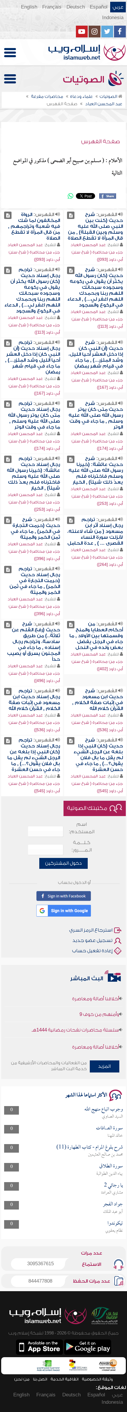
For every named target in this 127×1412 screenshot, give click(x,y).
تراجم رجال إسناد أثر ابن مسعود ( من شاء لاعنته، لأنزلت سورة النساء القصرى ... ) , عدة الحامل (95, 531)
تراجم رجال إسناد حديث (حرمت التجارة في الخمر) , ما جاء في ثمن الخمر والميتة (34, 580)
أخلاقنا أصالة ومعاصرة (95, 992)
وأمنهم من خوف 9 (99, 1007)
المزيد (104, 1066)
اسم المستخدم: (82, 828)
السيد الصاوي (112, 1116)
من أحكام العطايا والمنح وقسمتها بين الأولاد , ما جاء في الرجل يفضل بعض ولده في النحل (96, 635)
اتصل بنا (40, 1379)
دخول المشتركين (63, 863)
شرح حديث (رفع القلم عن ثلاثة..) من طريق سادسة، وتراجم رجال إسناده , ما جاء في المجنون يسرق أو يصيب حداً (33, 641)
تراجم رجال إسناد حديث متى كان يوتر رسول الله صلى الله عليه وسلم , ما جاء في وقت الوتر (34, 415)
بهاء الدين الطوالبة (109, 1174)
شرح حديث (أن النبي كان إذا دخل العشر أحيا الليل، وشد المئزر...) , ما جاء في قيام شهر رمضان (96, 354)
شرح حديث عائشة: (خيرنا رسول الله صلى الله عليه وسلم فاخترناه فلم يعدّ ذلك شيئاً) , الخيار (96, 470)
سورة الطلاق (111, 1166)
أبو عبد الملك (113, 1212)
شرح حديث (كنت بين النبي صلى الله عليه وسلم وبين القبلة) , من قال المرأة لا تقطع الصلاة (95, 226)
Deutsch (75, 7)
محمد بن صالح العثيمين (105, 1154)
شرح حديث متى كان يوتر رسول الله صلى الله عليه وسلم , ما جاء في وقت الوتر (96, 415)
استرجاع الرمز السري (91, 930)
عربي (118, 7)
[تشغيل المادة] (70, 215)
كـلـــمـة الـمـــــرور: (81, 846)
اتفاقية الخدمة (65, 1379)
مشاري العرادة (112, 1192)
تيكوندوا (115, 1223)
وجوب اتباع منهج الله (103, 1109)
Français (51, 7)
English (29, 7)
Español (99, 7)
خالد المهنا (115, 1136)
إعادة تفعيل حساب (92, 950)
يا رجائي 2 (113, 1185)
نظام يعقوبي (114, 1230)
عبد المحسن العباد (88, 245)
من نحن (22, 1379)
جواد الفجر (113, 1204)
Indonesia (112, 17)
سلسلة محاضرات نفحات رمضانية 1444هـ (75, 1023)
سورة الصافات (109, 1128)
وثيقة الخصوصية (97, 1379)
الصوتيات (85, 79)
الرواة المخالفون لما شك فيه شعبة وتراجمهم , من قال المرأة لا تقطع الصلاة (34, 226)
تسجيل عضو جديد (92, 940)
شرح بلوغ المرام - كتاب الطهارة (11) (89, 1147)
